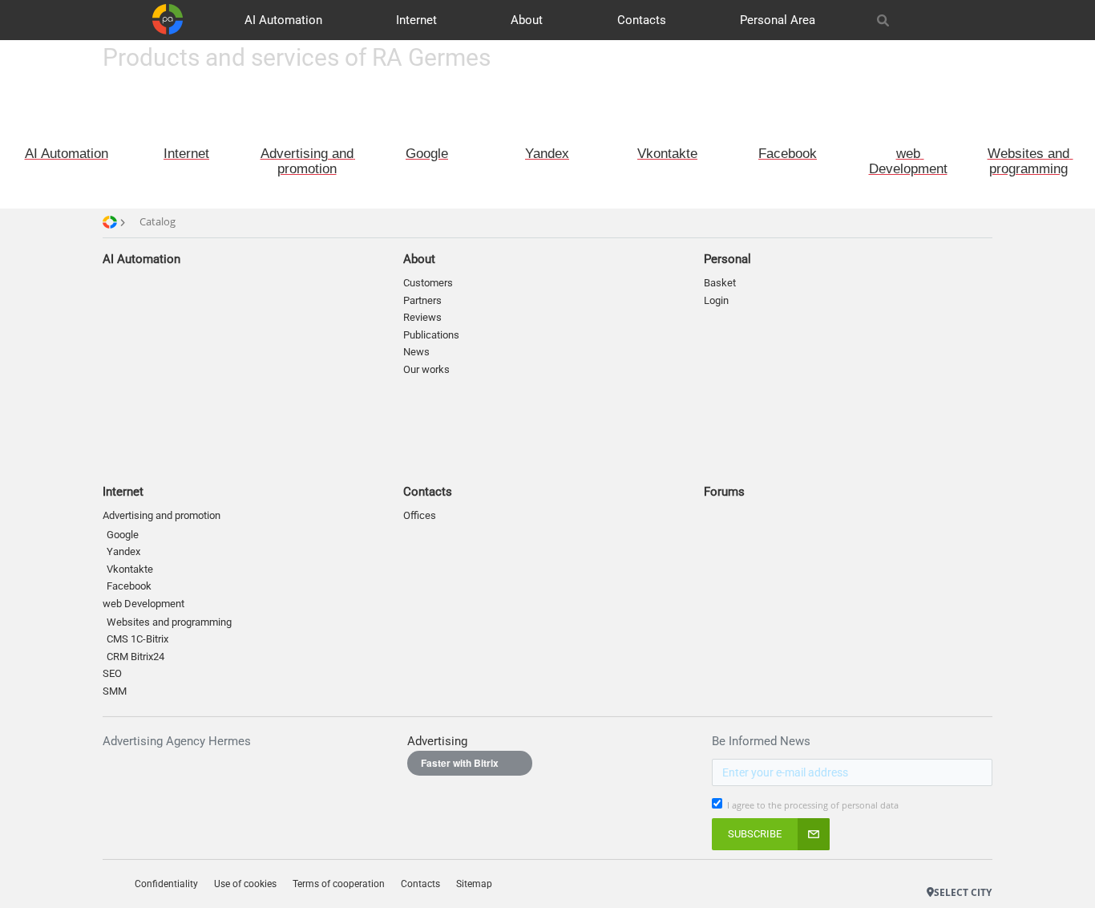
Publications (431, 335)
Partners (422, 300)
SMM (115, 691)
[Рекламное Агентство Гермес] (934, 868)
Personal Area (777, 20)
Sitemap (474, 884)
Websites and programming (169, 622)
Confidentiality (166, 884)
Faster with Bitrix (460, 763)
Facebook (129, 586)
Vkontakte (130, 569)
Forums (724, 491)
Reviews (422, 317)
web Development (143, 604)
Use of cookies (245, 884)
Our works (426, 369)
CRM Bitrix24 (135, 657)
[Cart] (947, 20)
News (416, 352)
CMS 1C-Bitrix (137, 639)
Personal (727, 259)
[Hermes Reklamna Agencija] (966, 868)
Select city (963, 892)
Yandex (123, 551)
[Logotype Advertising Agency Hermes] (167, 19)
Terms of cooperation (339, 884)
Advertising (437, 741)
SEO (112, 673)
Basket (720, 283)
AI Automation (283, 20)
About (527, 20)
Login (716, 300)
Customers (428, 283)
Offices (419, 515)
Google (123, 535)
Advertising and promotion (161, 515)
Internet (416, 20)
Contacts (641, 20)
